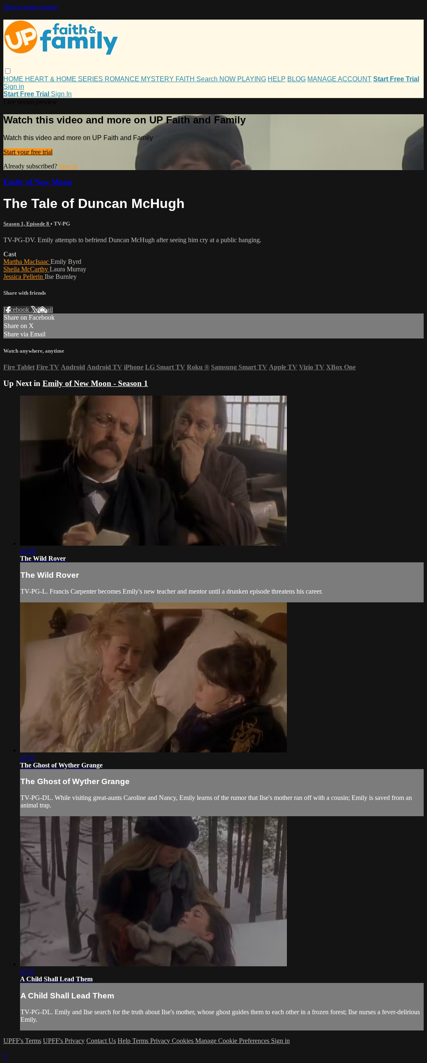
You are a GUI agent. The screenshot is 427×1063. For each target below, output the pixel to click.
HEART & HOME (51, 79)
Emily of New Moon (37, 182)
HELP (277, 79)
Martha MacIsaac (26, 261)
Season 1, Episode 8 (26, 224)
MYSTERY (158, 79)
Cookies (183, 1040)
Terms (141, 1040)
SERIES (91, 79)
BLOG (296, 79)
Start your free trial (28, 151)
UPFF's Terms (22, 1040)
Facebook (17, 309)
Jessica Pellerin (24, 276)
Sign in (13, 86)
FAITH (186, 79)
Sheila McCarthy (26, 269)
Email (45, 309)
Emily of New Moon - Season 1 (95, 383)
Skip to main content (30, 6)
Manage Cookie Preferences (233, 1040)
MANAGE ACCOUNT (339, 79)
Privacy (161, 1040)
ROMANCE (123, 79)
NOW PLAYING (242, 79)
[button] (7, 71)
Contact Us (101, 1040)
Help (125, 1040)
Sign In (61, 94)
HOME (14, 79)
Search (207, 79)
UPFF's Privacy (64, 1040)
